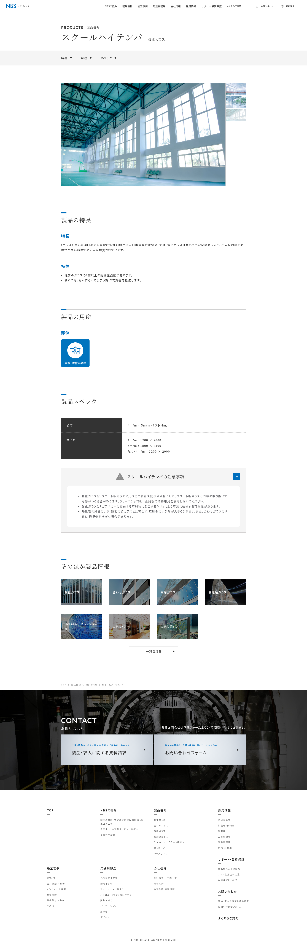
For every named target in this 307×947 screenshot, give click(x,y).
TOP (63, 684)
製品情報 (76, 684)
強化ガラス (91, 684)
